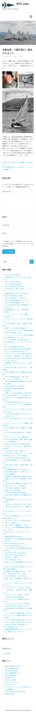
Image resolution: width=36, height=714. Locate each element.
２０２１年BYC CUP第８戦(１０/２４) (18, 620)
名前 (4, 217)
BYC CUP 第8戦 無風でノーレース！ (17, 303)
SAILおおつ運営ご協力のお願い (15, 492)
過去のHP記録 (10, 694)
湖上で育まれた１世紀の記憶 (15, 691)
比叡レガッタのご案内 (12, 490)
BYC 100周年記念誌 (11, 668)
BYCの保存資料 (10, 675)
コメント (6, 191)
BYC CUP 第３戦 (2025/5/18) (15, 347)
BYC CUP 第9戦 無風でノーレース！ (17, 300)
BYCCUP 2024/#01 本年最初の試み (17, 444)
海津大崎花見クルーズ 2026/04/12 (17, 293)
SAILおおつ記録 (10, 680)
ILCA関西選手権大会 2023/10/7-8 (17, 469)
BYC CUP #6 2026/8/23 (13, 275)
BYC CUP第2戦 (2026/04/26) (14, 286)
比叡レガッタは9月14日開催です (16, 328)
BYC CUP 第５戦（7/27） (13, 333)
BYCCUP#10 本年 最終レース (16, 451)
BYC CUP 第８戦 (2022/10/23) (15, 553)
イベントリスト (10, 684)
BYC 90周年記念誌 (11, 671)
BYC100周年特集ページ (13, 673)
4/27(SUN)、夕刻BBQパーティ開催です (18, 356)
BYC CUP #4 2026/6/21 (13, 282)
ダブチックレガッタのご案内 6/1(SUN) (18, 353)
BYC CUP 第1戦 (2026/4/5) (14, 296)
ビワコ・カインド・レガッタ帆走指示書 (19, 330)
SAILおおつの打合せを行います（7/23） (19, 504)
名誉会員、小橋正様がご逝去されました (19, 476)
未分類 (21, 56)
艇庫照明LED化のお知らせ (14, 536)
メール (5, 225)
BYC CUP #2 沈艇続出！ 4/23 (16, 525)
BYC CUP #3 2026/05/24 (13, 284)
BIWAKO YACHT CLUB (12, 666)
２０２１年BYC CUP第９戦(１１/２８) (18, 613)
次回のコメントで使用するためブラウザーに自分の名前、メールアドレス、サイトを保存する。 (17, 243)
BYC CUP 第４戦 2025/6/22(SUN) (17, 340)
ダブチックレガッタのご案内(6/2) (16, 437)
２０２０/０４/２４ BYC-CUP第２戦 (17, 604)
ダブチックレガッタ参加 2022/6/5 (17, 594)
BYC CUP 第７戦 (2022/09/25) (15, 555)
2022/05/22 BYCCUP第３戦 (14, 597)
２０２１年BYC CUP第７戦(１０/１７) (18, 622)
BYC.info (23, 4)
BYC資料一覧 (9, 677)
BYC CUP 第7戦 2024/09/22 (15, 386)
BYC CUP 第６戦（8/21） (13, 560)
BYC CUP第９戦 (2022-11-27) (15, 546)
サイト (4, 233)
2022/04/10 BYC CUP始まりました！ (17, 606)
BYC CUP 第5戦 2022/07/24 (16, 576)
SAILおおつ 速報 (11, 557)
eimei (15, 56)
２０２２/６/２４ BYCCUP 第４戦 (17, 587)
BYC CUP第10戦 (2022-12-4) (14, 543)
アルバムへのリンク (12, 682)
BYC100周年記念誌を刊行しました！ (17, 402)
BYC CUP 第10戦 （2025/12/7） (16, 298)
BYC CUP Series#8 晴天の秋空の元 (17, 458)
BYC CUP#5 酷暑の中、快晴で (16, 488)
